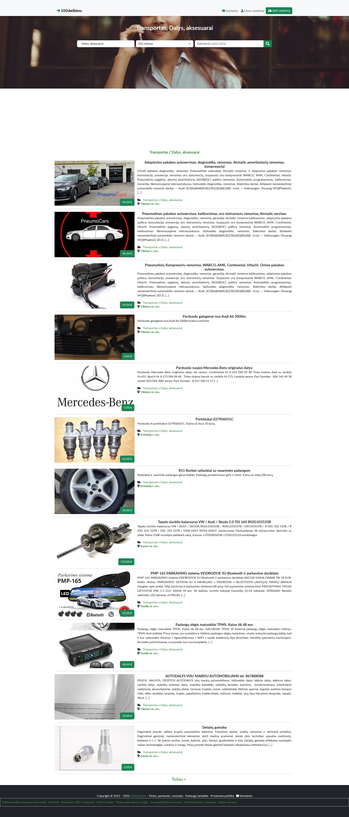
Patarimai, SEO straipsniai (77, 802)
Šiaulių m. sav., (149, 606)
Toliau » (179, 779)
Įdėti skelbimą (281, 10)
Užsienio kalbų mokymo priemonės (24, 802)
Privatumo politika (222, 795)
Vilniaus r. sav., (149, 250)
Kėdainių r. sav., (150, 434)
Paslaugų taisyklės (197, 795)
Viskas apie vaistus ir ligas (132, 802)
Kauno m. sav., (149, 546)
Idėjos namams (227, 802)
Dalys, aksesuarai (185, 152)
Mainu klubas (105, 802)
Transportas (159, 152)
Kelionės (53, 802)
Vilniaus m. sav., (150, 203)
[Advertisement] (174, 115)
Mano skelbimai (254, 10)
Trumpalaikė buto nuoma (166, 802)
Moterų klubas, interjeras (200, 802)
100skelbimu (71, 11)
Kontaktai (231, 10)
